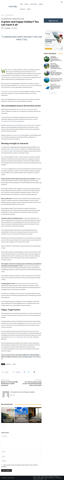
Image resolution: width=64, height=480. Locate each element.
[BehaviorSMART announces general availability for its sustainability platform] (47, 66)
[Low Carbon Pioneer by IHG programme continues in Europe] (35, 415)
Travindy (7, 28)
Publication (53, 84)
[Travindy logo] (12, 6)
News (22, 18)
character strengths (14, 149)
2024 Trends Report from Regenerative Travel (56, 80)
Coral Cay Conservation (30, 323)
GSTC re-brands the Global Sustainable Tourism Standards (8, 420)
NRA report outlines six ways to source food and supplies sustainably (56, 73)
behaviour (8, 364)
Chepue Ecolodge (13, 325)
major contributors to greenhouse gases (11, 77)
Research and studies (21, 416)
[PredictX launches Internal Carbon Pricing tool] (47, 59)
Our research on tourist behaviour (10, 91)
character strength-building (10, 151)
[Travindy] (2, 28)
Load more (52, 93)
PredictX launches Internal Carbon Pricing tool (55, 60)
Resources (53, 63)
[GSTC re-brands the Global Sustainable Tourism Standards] (7, 415)
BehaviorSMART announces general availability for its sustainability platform (56, 67)
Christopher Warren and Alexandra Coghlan (22, 392)
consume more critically (18, 135)
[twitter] (14, 394)
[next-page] (5, 426)
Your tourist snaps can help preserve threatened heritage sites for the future (32, 383)
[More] (34, 372)
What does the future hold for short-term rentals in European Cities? (55, 87)
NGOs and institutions (56, 78)
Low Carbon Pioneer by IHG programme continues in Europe (35, 420)
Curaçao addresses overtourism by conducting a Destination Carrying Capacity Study (21, 420)
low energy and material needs (27, 85)
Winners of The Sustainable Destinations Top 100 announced (9, 383)
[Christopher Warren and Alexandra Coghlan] (5, 394)
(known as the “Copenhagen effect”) (17, 337)
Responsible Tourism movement (30, 331)
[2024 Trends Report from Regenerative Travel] (47, 80)
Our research (4, 168)
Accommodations (9, 15)
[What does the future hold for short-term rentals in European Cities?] (47, 87)
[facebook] (11, 394)
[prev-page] (2, 426)
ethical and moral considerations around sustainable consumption (23, 125)
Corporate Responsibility (34, 417)
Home (2, 15)
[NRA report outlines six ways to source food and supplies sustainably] (47, 73)
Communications (16, 18)
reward (14, 364)
